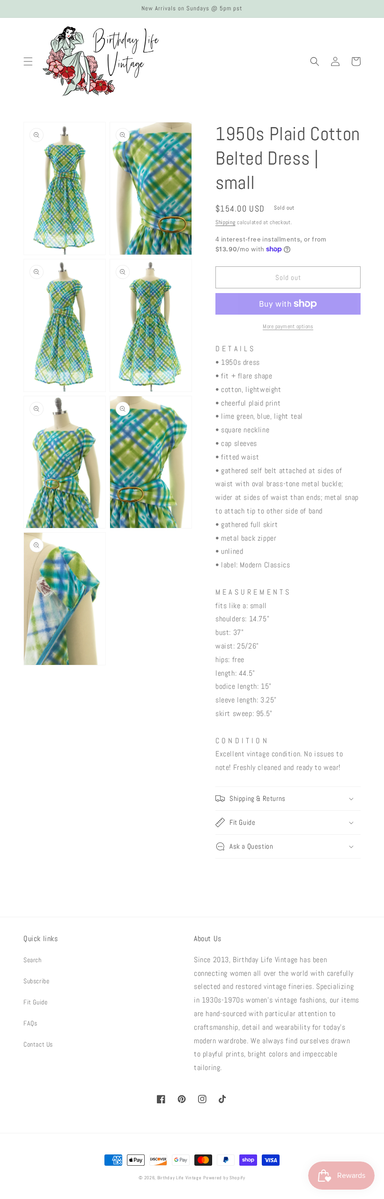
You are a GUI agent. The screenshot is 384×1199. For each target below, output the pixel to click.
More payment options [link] (288, 326)
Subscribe (36, 981)
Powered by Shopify (224, 1178)
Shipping (225, 222)
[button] (28, 61)
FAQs (30, 1023)
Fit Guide (35, 1002)
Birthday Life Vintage (179, 1178)
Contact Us (38, 1044)
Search (32, 960)
